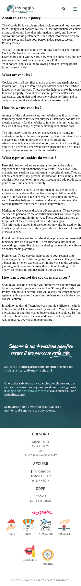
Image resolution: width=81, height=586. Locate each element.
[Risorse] (48, 555)
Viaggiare (46, 533)
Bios (28, 533)
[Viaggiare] (46, 525)
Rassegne (64, 533)
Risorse (47, 563)
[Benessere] (30, 551)
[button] (64, 9)
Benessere (30, 559)
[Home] (11, 525)
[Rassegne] (64, 525)
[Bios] (28, 525)
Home (11, 533)
